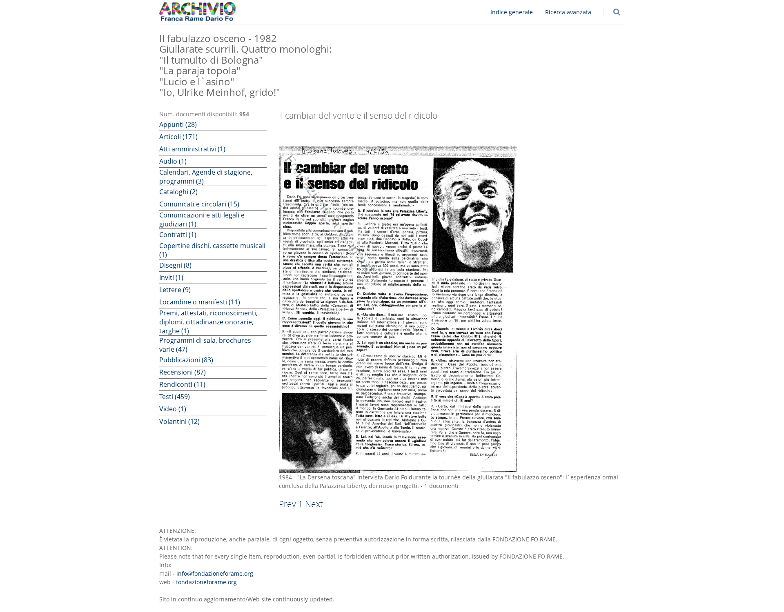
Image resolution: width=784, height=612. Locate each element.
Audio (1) (173, 161)
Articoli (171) (178, 136)
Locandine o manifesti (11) (199, 301)
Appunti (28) (178, 124)
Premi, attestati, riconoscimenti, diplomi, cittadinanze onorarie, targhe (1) (208, 321)
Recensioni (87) (182, 372)
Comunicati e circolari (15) (199, 204)
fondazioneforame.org (206, 582)
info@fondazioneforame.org (214, 573)
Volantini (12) (179, 421)
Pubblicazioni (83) (186, 359)
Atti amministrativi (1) (192, 148)
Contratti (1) (177, 234)
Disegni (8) (175, 265)
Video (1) (172, 408)
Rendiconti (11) (182, 384)
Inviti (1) (171, 277)
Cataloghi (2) (178, 191)
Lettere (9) (175, 289)
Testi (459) (174, 396)
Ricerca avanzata (568, 12)
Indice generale (511, 12)
